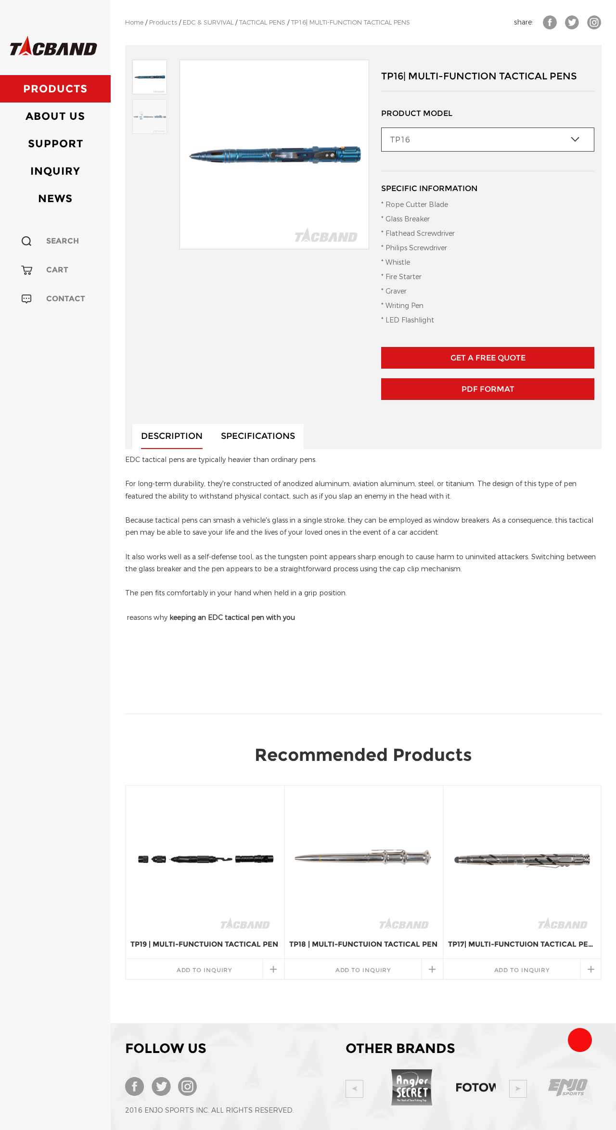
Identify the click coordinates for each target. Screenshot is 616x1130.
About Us (55, 116)
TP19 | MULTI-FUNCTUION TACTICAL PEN (204, 944)
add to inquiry (204, 970)
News (55, 198)
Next (518, 1089)
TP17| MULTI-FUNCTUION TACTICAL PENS (522, 944)
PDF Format (488, 389)
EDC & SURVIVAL (208, 22)
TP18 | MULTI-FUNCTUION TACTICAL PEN (363, 944)
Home (134, 22)
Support (55, 143)
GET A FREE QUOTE (488, 357)
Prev (354, 1089)
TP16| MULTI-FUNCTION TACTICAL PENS (350, 22)
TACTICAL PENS (262, 22)
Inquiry (55, 171)
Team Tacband (580, 1040)
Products (55, 88)
